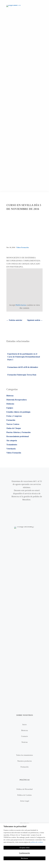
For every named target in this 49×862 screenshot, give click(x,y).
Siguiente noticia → (35, 320)
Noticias (25, 742)
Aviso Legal (24, 801)
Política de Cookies (24, 795)
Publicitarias (21, 305)
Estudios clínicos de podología (18, 412)
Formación (10, 420)
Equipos (9, 408)
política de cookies (37, 842)
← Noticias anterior (14, 320)
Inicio (24, 724)
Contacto (24, 736)
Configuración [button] (24, 853)
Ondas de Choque (13, 428)
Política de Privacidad (25, 789)
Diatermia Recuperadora (16, 400)
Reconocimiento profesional (17, 436)
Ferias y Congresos (14, 416)
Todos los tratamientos (24, 755)
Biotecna (9, 396)
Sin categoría (11, 440)
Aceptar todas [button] (24, 848)
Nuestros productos (24, 761)
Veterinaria (11, 449)
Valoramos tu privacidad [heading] (15, 826)
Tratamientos (11, 445)
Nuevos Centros (12, 424)
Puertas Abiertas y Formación (18, 432)
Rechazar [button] (24, 858)
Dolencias (10, 404)
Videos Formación (22, 247)
